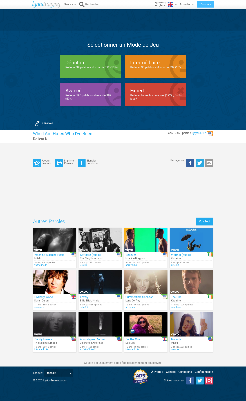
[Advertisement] (123, 19)
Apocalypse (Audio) (92, 339)
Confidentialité (204, 372)
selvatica (130, 307)
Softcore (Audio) (90, 255)
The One (176, 297)
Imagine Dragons (135, 258)
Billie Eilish (85, 300)
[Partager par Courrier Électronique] (209, 163)
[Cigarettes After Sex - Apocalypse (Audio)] (100, 324)
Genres (68, 4)
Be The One (133, 339)
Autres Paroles (49, 221)
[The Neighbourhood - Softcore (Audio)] (100, 240)
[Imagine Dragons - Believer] (145, 240)
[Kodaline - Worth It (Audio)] (191, 240)
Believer (131, 255)
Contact (171, 372)
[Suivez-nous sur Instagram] (209, 380)
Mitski (37, 258)
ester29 (175, 265)
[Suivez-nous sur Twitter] (200, 380)
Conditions (185, 372)
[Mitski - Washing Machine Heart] (54, 240)
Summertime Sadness (139, 297)
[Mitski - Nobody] (191, 324)
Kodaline (176, 258)
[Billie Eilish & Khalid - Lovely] (100, 282)
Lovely (84, 297)
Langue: (38, 373)
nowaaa (175, 349)
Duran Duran (41, 300)
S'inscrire (205, 4)
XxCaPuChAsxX (88, 349)
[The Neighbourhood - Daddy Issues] (54, 324)
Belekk (83, 265)
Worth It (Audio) (181, 255)
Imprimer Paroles (69, 161)
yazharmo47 (40, 265)
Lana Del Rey (133, 300)
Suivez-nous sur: (174, 380)
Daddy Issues (43, 339)
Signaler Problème (92, 161)
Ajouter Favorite (46, 161)
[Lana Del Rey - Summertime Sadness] (145, 282)
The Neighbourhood (91, 258)
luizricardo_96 (41, 349)
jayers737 (199, 133)
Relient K (40, 139)
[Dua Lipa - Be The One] (145, 324)
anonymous (131, 265)
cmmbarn (39, 307)
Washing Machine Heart (49, 255)
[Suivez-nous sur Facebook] (190, 380)
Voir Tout (204, 221)
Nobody (176, 339)
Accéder (185, 4)
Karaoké (47, 123)
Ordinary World (43, 297)
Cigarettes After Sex (91, 342)
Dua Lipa (130, 342)
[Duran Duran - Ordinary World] (54, 282)
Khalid (96, 300)
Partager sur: (178, 160)
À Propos (157, 372)
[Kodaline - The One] (191, 282)
